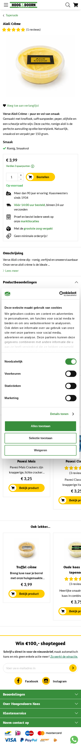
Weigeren (40, 450)
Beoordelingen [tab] (14, 694)
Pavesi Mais (26, 461)
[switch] (70, 374)
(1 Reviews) (33, 29)
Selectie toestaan (40, 438)
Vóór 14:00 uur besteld (29, 205)
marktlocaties (30, 221)
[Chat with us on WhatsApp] (74, 740)
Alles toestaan (40, 426)
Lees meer (12, 270)
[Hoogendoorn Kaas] (23, 5)
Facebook (31, 681)
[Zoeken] (67, 5)
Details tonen (59, 414)
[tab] (40, 282)
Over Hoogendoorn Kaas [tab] (21, 703)
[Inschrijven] (73, 668)
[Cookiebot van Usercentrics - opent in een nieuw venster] (59, 293)
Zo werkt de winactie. (64, 656)
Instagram (60, 681)
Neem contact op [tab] (16, 722)
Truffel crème (26, 567)
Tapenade (12, 15)
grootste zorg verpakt (38, 228)
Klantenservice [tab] (14, 713)
